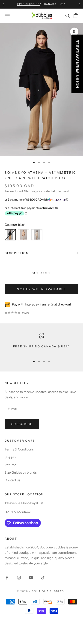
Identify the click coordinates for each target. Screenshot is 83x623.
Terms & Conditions (19, 449)
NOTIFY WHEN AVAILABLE (41, 289)
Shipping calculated (38, 191)
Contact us (12, 480)
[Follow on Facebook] (7, 577)
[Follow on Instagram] (19, 577)
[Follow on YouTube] (31, 577)
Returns (10, 465)
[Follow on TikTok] (43, 577)
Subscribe (22, 424)
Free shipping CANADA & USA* (41, 346)
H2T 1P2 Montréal (17, 512)
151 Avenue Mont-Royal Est (24, 503)
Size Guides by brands (21, 472)
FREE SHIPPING (28, 4)
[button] (41, 200)
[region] (41, 343)
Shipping (11, 457)
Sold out (41, 273)
